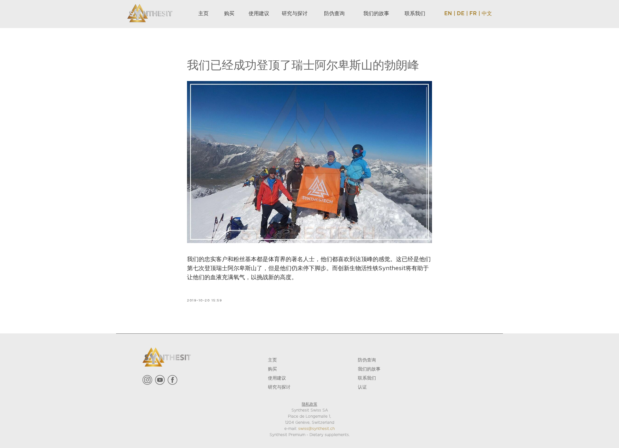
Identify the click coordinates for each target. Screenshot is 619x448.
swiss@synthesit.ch (316, 429)
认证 (362, 387)
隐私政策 (309, 404)
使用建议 (277, 378)
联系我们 (367, 378)
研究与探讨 (279, 387)
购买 (272, 369)
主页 (272, 359)
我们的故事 (369, 369)
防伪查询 (367, 359)
